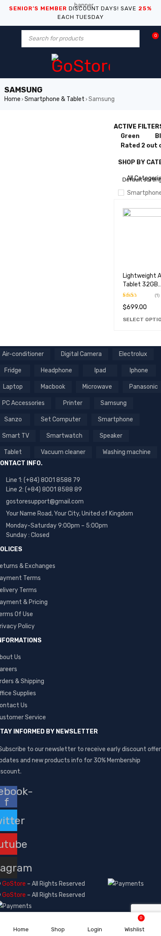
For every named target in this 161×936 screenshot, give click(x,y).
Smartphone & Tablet (54, 99)
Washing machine (127, 452)
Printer (72, 403)
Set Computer (61, 419)
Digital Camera (81, 354)
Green (130, 136)
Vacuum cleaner (63, 452)
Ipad (100, 370)
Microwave (97, 386)
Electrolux (133, 354)
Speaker (111, 435)
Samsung (113, 403)
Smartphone (115, 419)
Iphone (139, 370)
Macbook (53, 386)
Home (12, 99)
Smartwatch (64, 435)
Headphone (56, 370)
